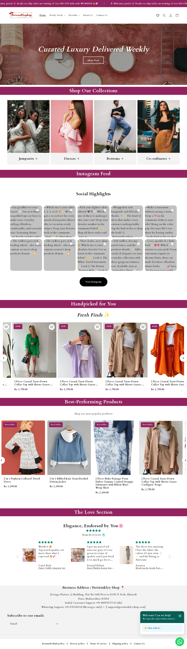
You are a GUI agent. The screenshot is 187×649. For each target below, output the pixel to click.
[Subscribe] (56, 624)
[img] (94, 530)
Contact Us (139, 643)
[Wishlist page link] (157, 15)
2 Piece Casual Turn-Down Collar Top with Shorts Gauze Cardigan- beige (68, 384)
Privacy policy (77, 643)
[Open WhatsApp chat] (179, 641)
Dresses (70, 159)
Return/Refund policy (53, 643)
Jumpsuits (26, 159)
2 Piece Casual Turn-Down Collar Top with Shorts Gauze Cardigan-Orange (114, 384)
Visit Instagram (93, 281)
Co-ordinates (156, 159)
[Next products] (183, 358)
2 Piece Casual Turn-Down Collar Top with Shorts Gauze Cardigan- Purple (23, 384)
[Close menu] (180, 616)
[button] (57, 15)
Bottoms (113, 159)
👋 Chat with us (152, 628)
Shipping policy (120, 643)
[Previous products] (3, 358)
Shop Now (93, 60)
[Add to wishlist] (43, 327)
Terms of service (98, 643)
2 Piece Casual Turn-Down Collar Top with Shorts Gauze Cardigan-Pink (160, 384)
